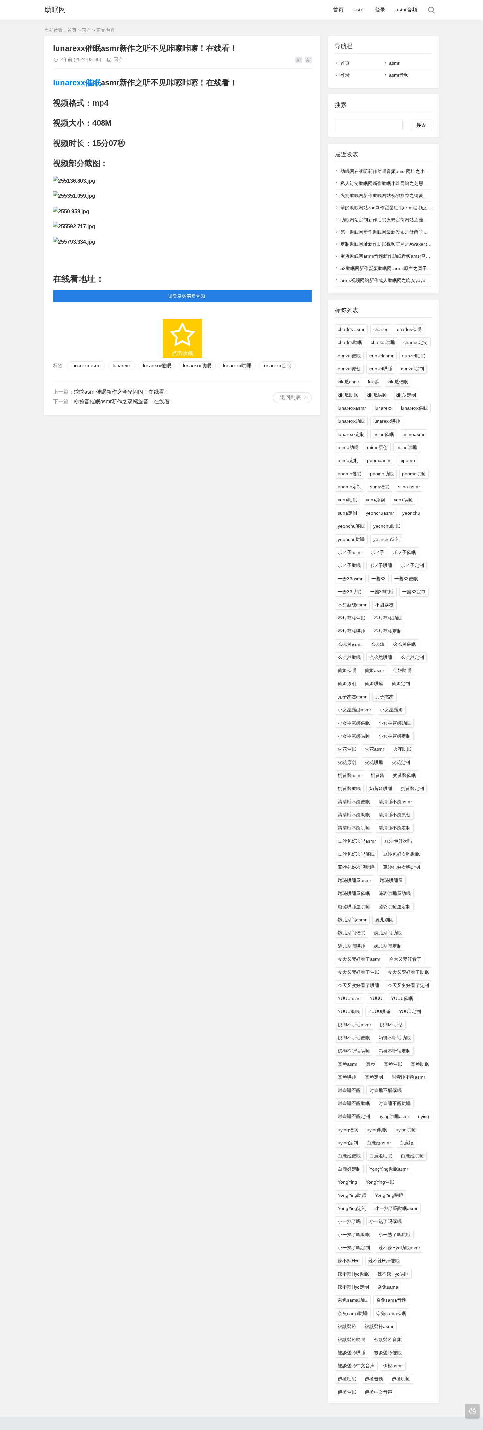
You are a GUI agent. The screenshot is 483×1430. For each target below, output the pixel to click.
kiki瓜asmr (348, 381)
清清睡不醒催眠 (354, 801)
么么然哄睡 (380, 657)
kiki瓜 (373, 381)
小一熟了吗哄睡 (395, 1234)
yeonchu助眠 (386, 526)
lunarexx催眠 (77, 82)
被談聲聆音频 (388, 1339)
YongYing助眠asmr (388, 1169)
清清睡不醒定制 (395, 827)
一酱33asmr (350, 578)
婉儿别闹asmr (352, 919)
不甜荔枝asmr (352, 604)
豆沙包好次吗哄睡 (356, 867)
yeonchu (411, 513)
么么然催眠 (404, 644)
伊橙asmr (393, 1365)
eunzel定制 (412, 368)
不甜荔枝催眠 (351, 618)
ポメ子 (377, 552)
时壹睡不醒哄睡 (395, 1103)
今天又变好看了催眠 (358, 972)
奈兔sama (388, 1287)
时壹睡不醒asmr (408, 1077)
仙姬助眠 (402, 670)
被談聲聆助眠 (351, 1339)
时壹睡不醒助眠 (354, 1103)
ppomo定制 (349, 486)
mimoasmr (413, 434)
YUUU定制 (410, 1011)
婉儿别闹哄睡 (351, 946)
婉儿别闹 (384, 919)
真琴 (370, 1064)
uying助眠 (377, 1129)
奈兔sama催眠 (391, 1313)
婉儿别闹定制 (388, 946)
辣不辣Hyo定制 (353, 1287)
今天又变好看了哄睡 (358, 985)
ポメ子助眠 (349, 565)
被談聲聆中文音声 (356, 1365)
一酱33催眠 (406, 578)
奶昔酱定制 (412, 788)
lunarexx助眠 (197, 365)
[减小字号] (308, 60)
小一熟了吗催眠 (385, 1221)
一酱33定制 (414, 591)
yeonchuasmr (380, 513)
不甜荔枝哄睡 (351, 631)
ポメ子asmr (350, 552)
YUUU (376, 998)
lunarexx (122, 365)
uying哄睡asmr (394, 1116)
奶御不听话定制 (395, 1050)
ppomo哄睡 (414, 473)
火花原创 (347, 762)
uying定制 (348, 1142)
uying (423, 1116)
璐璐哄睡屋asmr (354, 880)
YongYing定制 (352, 1208)
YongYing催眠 (380, 1182)
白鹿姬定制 (349, 1169)
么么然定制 (412, 657)
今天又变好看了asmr (359, 959)
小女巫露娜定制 (395, 736)
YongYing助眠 (352, 1195)
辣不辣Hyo (349, 1260)
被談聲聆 (347, 1326)
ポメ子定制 (412, 565)
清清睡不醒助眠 (354, 814)
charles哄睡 (383, 342)
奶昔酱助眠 (349, 788)
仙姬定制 (401, 683)
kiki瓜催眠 (398, 381)
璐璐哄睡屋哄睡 (354, 906)
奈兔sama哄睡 (353, 1313)
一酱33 (378, 578)
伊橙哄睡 (401, 1378)
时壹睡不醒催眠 (385, 1090)
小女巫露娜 (391, 709)
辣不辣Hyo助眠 (353, 1274)
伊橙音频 (374, 1378)
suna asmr (409, 486)
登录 (380, 9)
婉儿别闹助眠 (388, 932)
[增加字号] (298, 60)
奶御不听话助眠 (395, 1037)
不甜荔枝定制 (388, 631)
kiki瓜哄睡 (377, 395)
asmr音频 (406, 9)
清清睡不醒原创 (395, 814)
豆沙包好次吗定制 (401, 867)
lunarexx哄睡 (237, 365)
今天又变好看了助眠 (408, 972)
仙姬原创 (347, 683)
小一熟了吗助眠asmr (396, 1208)
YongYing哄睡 (389, 1195)
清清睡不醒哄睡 (354, 827)
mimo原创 (377, 447)
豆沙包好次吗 (398, 841)
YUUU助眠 (349, 1011)
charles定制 (415, 342)
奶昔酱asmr (350, 775)
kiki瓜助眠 (348, 395)
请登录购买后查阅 (186, 296)
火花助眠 (402, 749)
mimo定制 (348, 460)
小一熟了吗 (349, 1221)
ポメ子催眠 (404, 552)
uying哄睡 (406, 1129)
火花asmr (374, 749)
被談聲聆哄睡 (351, 1352)
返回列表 (290, 397)
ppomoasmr (379, 460)
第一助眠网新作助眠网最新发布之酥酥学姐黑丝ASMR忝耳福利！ (406, 232)
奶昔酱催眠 (404, 775)
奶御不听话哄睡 (354, 1050)
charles (380, 329)
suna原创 (375, 499)
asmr (359, 9)
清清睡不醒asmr (395, 801)
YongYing (347, 1182)
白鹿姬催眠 (349, 1155)
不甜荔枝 (384, 604)
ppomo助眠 (382, 473)
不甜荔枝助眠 (388, 618)
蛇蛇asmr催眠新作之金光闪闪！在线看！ (122, 392)
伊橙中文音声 (378, 1392)
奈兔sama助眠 (353, 1300)
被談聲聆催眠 (388, 1352)
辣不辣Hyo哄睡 (393, 1274)
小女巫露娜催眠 (354, 722)
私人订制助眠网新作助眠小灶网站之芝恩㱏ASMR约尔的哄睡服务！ (409, 183)
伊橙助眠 (347, 1378)
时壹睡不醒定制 (354, 1116)
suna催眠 (379, 486)
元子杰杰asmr (352, 696)
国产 (86, 30)
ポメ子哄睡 (380, 565)
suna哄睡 (403, 499)
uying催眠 (348, 1129)
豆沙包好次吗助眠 (401, 854)
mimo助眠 (348, 447)
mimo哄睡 (406, 447)
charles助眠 (350, 342)
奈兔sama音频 (391, 1300)
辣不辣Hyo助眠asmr (399, 1247)
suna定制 (347, 513)
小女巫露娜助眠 (395, 722)
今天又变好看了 (405, 959)
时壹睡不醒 (349, 1090)
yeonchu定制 (386, 539)
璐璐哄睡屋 (391, 880)
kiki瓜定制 (406, 395)
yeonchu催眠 (351, 526)
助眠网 (55, 10)
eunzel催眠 (349, 355)
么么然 (377, 644)
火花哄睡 (374, 762)
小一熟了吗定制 (354, 1247)
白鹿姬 (406, 1142)
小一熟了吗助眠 (354, 1234)
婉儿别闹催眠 (351, 932)
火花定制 (401, 762)
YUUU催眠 (402, 998)
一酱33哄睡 (382, 591)
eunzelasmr (381, 355)
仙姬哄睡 (374, 683)
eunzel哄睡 (380, 368)
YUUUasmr (349, 998)
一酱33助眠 (349, 591)
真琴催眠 (393, 1064)
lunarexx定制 (277, 365)
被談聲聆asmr (379, 1326)
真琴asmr (347, 1064)
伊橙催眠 (347, 1392)
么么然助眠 (349, 657)
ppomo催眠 (349, 473)
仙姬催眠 (347, 670)
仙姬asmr (374, 670)
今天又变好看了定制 (408, 985)
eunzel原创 (349, 368)
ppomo (408, 460)
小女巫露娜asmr (354, 709)
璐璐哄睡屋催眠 (354, 893)
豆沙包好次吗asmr (357, 841)
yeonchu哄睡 (351, 539)
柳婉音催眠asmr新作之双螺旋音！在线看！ (124, 401)
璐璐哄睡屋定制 (395, 906)
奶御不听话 (391, 1024)
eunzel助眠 (413, 355)
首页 (338, 9)
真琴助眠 (420, 1064)
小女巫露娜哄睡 (354, 736)
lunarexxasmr (86, 365)
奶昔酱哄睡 (380, 788)
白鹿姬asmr (379, 1142)
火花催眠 (347, 749)
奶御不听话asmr (354, 1024)
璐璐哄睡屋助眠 (395, 893)
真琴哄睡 (347, 1077)
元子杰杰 (384, 696)
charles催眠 (409, 329)
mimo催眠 (383, 434)
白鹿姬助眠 (380, 1155)
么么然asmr (350, 644)
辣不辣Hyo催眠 (384, 1260)
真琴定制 (374, 1077)
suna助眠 (347, 499)
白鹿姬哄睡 (412, 1155)
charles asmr (351, 329)
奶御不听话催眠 (354, 1037)
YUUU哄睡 (379, 1011)
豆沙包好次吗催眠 (356, 854)
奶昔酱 (377, 775)
